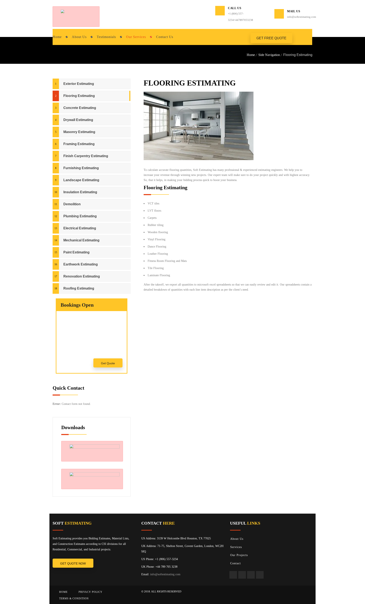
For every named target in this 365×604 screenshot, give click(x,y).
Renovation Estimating (81, 276)
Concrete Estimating (79, 108)
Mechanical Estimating (81, 240)
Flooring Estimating (79, 96)
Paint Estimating (76, 252)
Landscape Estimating (81, 180)
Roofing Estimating (78, 288)
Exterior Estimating (78, 84)
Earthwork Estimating (80, 264)
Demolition (72, 204)
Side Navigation (269, 55)
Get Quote (108, 363)
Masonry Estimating (79, 132)
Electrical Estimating (79, 228)
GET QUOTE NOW (73, 563)
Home (251, 55)
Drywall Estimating (78, 120)
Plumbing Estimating (80, 216)
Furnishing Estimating (81, 168)
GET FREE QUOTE (271, 38)
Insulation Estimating (80, 192)
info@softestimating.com (165, 574)
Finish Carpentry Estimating (85, 156)
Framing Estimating (79, 144)
